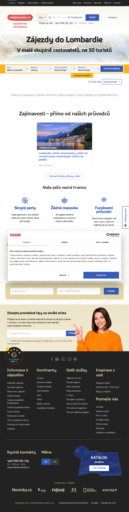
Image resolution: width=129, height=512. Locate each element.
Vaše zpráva (17, 288)
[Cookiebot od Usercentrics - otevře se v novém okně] (108, 235)
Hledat (92, 17)
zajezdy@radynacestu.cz (18, 467)
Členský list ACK (108, 503)
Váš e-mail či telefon (67, 288)
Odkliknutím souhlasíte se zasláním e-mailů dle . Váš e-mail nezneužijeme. (39, 342)
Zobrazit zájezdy (112, 68)
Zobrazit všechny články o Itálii (64, 176)
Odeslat (111, 291)
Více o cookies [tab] (102, 242)
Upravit (62, 275)
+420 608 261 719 (64, 23)
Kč (46, 461)
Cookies (94, 503)
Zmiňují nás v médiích (64, 483)
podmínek (57, 341)
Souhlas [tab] (26, 242)
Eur (54, 461)
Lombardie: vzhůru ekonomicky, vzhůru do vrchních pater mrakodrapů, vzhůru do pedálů (63, 156)
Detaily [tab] (64, 242)
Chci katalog (99, 468)
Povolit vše (101, 275)
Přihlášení (112, 17)
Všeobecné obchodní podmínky (73, 503)
